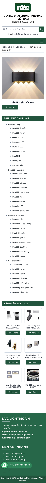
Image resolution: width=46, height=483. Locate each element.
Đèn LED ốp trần (19, 151)
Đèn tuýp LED (18, 137)
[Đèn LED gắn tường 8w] (23, 78)
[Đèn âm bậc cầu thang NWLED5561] (12, 375)
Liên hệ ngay (10, 107)
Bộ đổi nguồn (17, 165)
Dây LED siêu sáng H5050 (33, 386)
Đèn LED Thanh (18, 201)
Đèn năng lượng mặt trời (22, 288)
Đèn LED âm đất (19, 178)
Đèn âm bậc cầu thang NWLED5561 (13, 386)
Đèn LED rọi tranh (19, 269)
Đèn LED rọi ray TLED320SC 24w (33, 326)
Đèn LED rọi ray (18, 133)
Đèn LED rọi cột (18, 197)
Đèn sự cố (16, 161)
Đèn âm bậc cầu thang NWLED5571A (33, 356)
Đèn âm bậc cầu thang (21, 224)
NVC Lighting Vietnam (28, 478)
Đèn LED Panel (18, 274)
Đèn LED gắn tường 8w (23, 102)
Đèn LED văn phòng (20, 251)
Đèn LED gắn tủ (18, 237)
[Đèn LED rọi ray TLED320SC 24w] (33, 315)
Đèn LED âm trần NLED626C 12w (13, 326)
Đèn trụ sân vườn (19, 174)
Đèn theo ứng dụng (16, 215)
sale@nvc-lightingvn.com (26, 34)
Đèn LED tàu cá (18, 256)
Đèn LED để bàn (19, 228)
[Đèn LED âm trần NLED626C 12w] (12, 315)
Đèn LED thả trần (19, 247)
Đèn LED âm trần (19, 128)
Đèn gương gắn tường (21, 242)
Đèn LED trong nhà (16, 124)
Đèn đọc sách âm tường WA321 (13, 356)
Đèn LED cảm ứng (19, 278)
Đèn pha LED (17, 206)
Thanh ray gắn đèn (20, 264)
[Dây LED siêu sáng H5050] (33, 375)
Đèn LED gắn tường (20, 192)
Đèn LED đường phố (20, 211)
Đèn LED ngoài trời (16, 170)
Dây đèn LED (17, 147)
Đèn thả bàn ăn (18, 233)
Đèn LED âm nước (19, 187)
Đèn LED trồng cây (20, 292)
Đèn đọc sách (18, 219)
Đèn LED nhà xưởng (20, 283)
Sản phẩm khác (14, 261)
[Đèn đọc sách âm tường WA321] (12, 345)
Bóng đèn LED (18, 142)
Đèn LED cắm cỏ (19, 183)
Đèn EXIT (16, 156)
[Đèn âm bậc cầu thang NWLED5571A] (33, 345)
